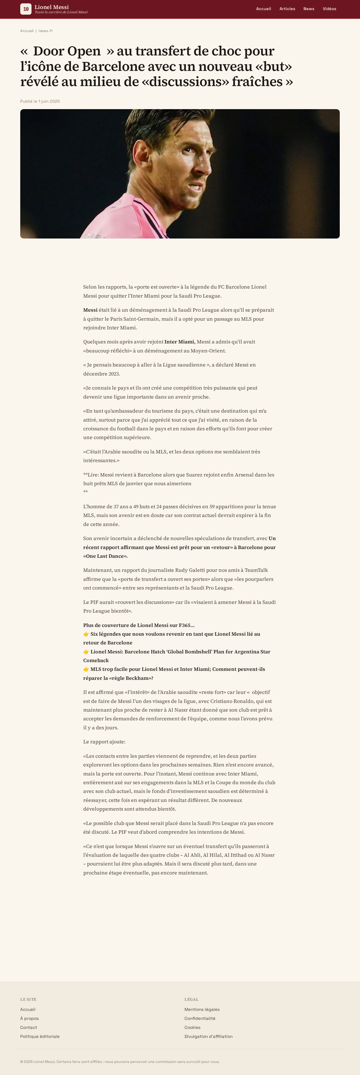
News (308, 8)
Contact (28, 1027)
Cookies (192, 1027)
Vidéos (329, 8)
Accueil (263, 8)
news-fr (46, 30)
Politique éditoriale (40, 1036)
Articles (287, 8)
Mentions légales (202, 1009)
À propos (29, 1018)
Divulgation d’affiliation (208, 1036)
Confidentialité (199, 1018)
